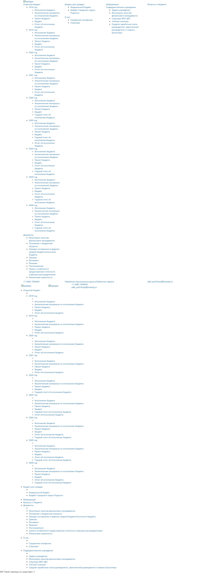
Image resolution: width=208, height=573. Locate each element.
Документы (28, 234)
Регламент (34, 260)
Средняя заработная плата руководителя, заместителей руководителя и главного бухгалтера (125, 28)
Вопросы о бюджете (157, 4)
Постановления (36, 266)
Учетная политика (120, 21)
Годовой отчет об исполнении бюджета (45, 116)
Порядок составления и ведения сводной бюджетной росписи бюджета (44, 252)
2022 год (33, 97)
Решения (33, 263)
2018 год (33, 7)
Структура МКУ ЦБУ (121, 18)
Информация (112, 4)
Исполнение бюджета (45, 9)
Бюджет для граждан (74, 4)
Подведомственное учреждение (121, 7)
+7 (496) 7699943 (31, 281)
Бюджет (38, 43)
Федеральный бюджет (80, 7)
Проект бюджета (42, 18)
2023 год (33, 120)
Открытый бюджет (31, 4)
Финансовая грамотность (40, 277)
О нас (67, 17)
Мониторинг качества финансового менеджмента (42, 239)
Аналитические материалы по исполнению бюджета (47, 14)
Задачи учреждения (121, 9)
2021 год (33, 75)
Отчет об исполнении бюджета (49, 312)
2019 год (33, 29)
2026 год (33, 205)
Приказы (33, 257)
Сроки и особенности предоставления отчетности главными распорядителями (42, 271)
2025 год (33, 176)
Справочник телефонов (81, 19)
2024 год (33, 148)
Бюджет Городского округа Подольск (46, 495)
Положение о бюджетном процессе (45, 513)
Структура (75, 22)
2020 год (33, 52)
